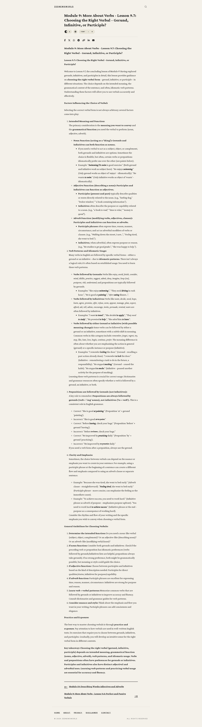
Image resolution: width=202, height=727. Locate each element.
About (66, 713)
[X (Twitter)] (69, 40)
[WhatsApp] (74, 40)
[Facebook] (65, 40)
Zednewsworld (64, 7)
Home (57, 713)
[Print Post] (75, 32)
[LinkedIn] (89, 40)
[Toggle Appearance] (68, 31)
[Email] (93, 40)
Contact (106, 713)
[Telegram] (79, 40)
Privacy (78, 713)
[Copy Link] (83, 40)
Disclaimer (92, 713)
